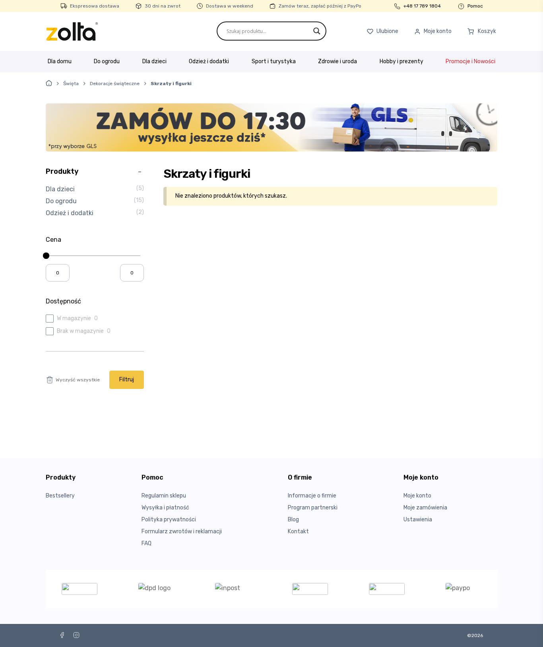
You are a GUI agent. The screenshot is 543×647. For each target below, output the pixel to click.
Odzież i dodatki (209, 61)
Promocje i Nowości (470, 61)
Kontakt (298, 531)
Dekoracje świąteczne (115, 83)
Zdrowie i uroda (337, 61)
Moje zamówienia (425, 507)
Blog (293, 519)
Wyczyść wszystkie (78, 380)
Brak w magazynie (80, 331)
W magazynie (74, 318)
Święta (71, 83)
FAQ (146, 543)
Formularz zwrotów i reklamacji (182, 531)
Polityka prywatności (169, 519)
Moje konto (417, 495)
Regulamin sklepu (164, 495)
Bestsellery (60, 495)
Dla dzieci (154, 61)
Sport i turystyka (274, 61)
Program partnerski (312, 507)
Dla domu (60, 61)
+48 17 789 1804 (422, 6)
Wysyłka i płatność (165, 507)
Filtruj (126, 379)
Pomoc (475, 6)
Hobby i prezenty (401, 61)
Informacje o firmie (312, 495)
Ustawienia (417, 519)
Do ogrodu (107, 61)
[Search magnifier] (316, 31)
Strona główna (49, 83)
